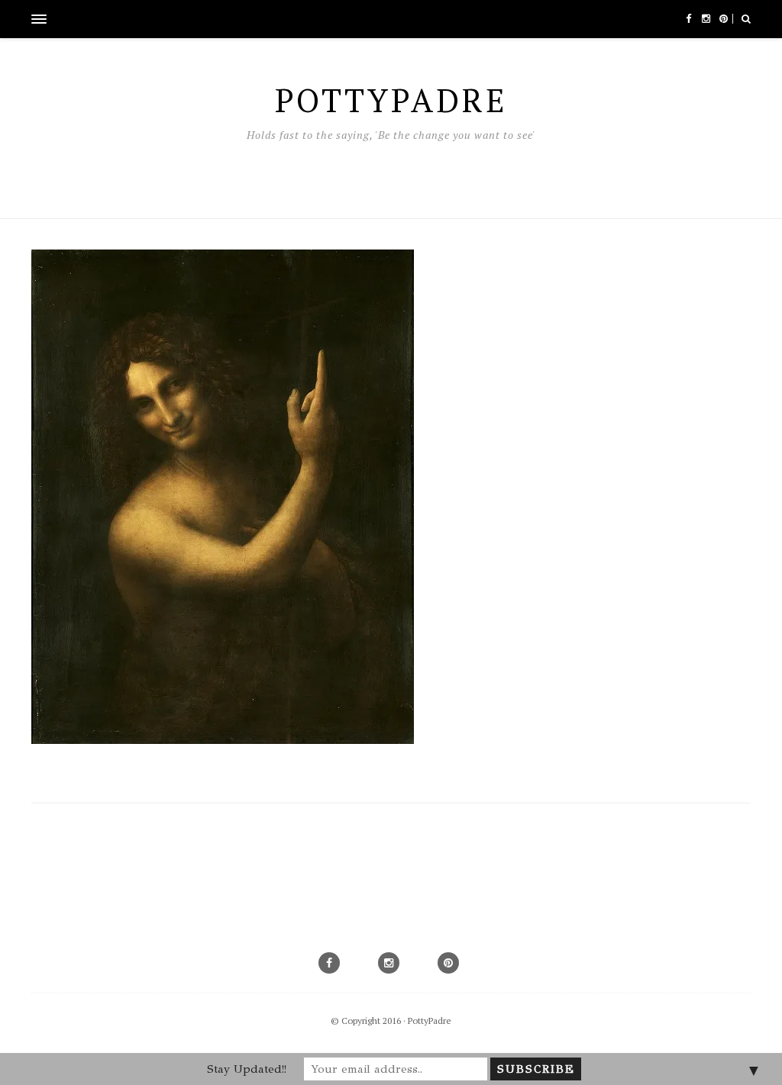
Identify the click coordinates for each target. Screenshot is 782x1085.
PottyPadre (429, 1020)
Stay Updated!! (246, 1069)
